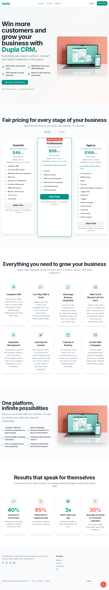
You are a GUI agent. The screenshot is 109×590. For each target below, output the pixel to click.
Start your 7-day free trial (15, 82)
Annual (62, 132)
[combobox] (96, 581)
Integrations (60, 566)
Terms (34, 581)
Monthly (47, 132)
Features (41, 3)
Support (57, 3)
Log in (91, 3)
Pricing (49, 3)
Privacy (40, 581)
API (57, 569)
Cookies (47, 581)
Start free (102, 3)
